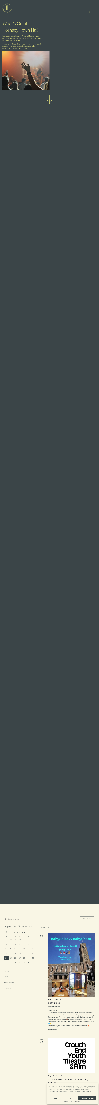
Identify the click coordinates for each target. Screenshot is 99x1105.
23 (33, 953)
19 (15, 953)
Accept (56, 1098)
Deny (70, 1098)
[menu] (94, 12)
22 (29, 953)
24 (6, 958)
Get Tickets (52, 1030)
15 (28, 949)
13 (20, 949)
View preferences (87, 1098)
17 (6, 953)
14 (24, 949)
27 (6, 939)
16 (33, 949)
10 (6, 949)
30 (20, 939)
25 (11, 958)
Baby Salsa (54, 1002)
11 (10, 949)
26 (15, 958)
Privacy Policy (77, 1101)
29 (15, 939)
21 (24, 953)
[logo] (8, 8)
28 (11, 939)
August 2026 (19, 932)
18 (11, 953)
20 (20, 953)
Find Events (87, 918)
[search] (89, 12)
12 (15, 949)
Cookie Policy (68, 1101)
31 (24, 939)
